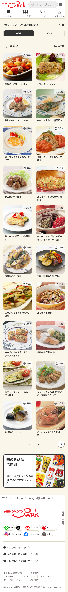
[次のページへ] (61, 444)
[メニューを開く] (61, 4)
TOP (4, 498)
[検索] (33, 5)
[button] (43, 4)
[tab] (49, 33)
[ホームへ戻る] (13, 4)
